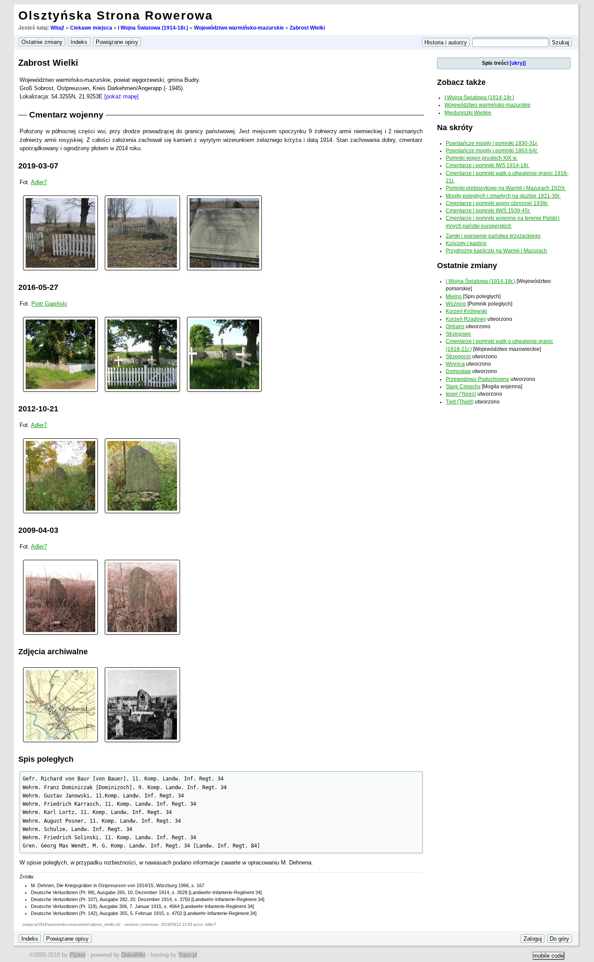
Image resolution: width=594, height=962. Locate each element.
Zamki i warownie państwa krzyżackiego (493, 236)
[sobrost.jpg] (142, 704)
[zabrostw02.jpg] (142, 475)
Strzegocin (458, 356)
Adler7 (39, 182)
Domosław (458, 371)
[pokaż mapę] (121, 96)
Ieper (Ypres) (461, 394)
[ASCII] (60, 232)
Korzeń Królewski (466, 311)
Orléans (455, 326)
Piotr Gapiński (49, 303)
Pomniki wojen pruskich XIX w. (481, 158)
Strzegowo (458, 333)
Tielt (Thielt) (460, 401)
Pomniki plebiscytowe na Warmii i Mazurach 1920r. (506, 188)
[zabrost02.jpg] (142, 597)
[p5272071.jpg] (224, 353)
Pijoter (78, 955)
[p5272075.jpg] (60, 353)
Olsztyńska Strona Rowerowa (115, 15)
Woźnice (456, 303)
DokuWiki (133, 955)
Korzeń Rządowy (466, 319)
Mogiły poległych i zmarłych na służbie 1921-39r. (503, 195)
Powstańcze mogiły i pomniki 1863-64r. (492, 150)
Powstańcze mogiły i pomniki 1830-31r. (492, 143)
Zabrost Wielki (307, 27)
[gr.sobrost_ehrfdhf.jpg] (60, 704)
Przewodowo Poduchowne (477, 379)
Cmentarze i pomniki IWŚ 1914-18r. (487, 165)
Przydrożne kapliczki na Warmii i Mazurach (496, 250)
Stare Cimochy (463, 386)
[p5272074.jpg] (142, 353)
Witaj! (57, 27)
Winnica (455, 364)
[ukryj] (518, 63)
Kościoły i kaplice (466, 243)
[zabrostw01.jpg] (60, 475)
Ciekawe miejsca (91, 27)
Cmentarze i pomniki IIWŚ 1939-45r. (488, 210)
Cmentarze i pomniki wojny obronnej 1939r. (497, 203)
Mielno (454, 296)
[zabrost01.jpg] (60, 597)
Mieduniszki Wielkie (467, 112)
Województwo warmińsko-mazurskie (239, 27)
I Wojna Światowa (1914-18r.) (153, 27)
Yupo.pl (187, 955)
